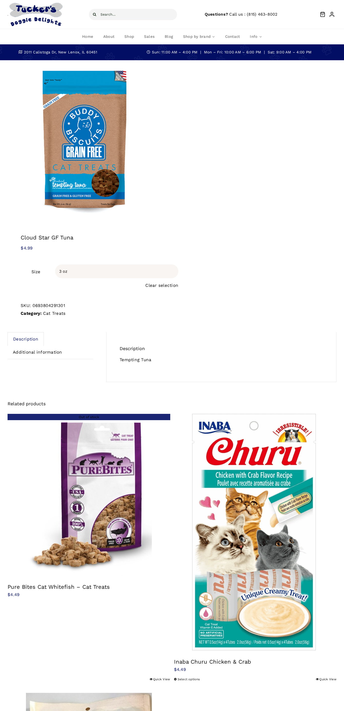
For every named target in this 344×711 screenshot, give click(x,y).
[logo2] (36, 3)
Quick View (161, 679)
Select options (189, 679)
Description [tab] (25, 339)
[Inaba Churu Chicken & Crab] (255, 532)
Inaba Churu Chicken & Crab (212, 662)
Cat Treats (54, 313)
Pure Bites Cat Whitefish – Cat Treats (59, 587)
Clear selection (161, 285)
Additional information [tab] (37, 352)
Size (35, 271)
